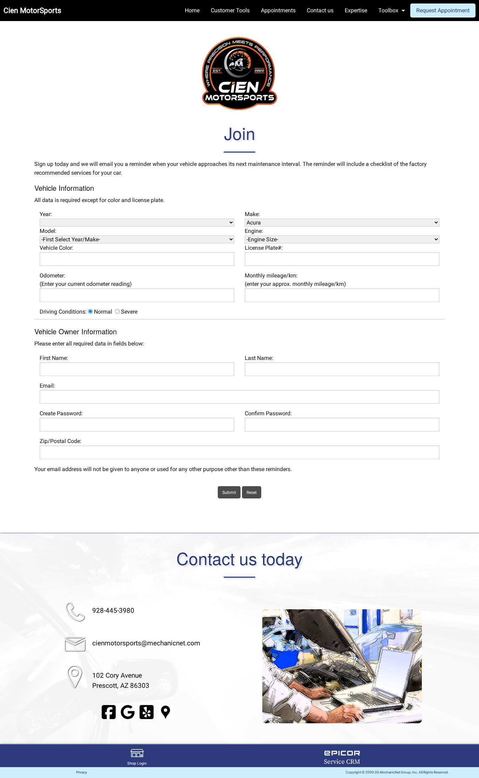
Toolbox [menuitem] (388, 10)
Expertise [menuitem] (356, 10)
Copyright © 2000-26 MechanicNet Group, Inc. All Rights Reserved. (397, 772)
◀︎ (254, 666)
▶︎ (430, 666)
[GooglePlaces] (165, 711)
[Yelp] (146, 711)
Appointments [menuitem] (278, 10)
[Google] (127, 711)
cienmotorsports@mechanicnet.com (146, 643)
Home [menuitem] (192, 10)
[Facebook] (108, 711)
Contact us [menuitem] (320, 10)
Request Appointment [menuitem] (443, 10)
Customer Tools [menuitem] (230, 10)
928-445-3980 (113, 610)
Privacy (81, 772)
